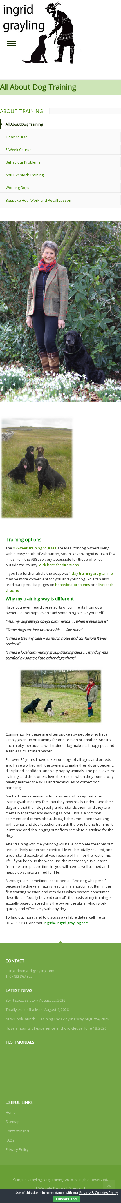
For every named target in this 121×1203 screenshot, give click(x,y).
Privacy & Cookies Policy (98, 1192)
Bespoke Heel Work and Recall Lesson (38, 200)
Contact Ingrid (17, 1130)
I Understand (66, 1199)
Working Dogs (17, 187)
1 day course (17, 136)
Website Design (51, 1188)
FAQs (10, 1140)
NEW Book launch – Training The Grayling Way (45, 1018)
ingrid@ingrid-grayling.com (31, 970)
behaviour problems (72, 584)
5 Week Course (19, 149)
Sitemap (13, 1121)
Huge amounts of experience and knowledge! (45, 1028)
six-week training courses (35, 548)
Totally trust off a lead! (25, 1009)
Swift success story (22, 1000)
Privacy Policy (17, 1149)
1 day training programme (91, 573)
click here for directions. (59, 564)
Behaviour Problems (23, 162)
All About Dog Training (24, 124)
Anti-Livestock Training (25, 174)
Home (11, 1112)
